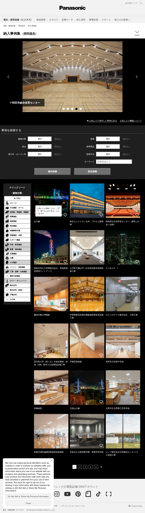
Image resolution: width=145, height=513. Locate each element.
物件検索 (52, 171)
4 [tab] (76, 109)
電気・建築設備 (9, 26)
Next (137, 77)
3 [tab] (72, 109)
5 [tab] (81, 109)
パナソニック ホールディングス (73, 506)
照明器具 (21, 26)
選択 (40, 138)
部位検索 (92, 171)
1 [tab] (64, 109)
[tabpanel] (72, 76)
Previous (8, 77)
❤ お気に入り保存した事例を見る (102, 120)
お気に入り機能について (131, 120)
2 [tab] (68, 109)
